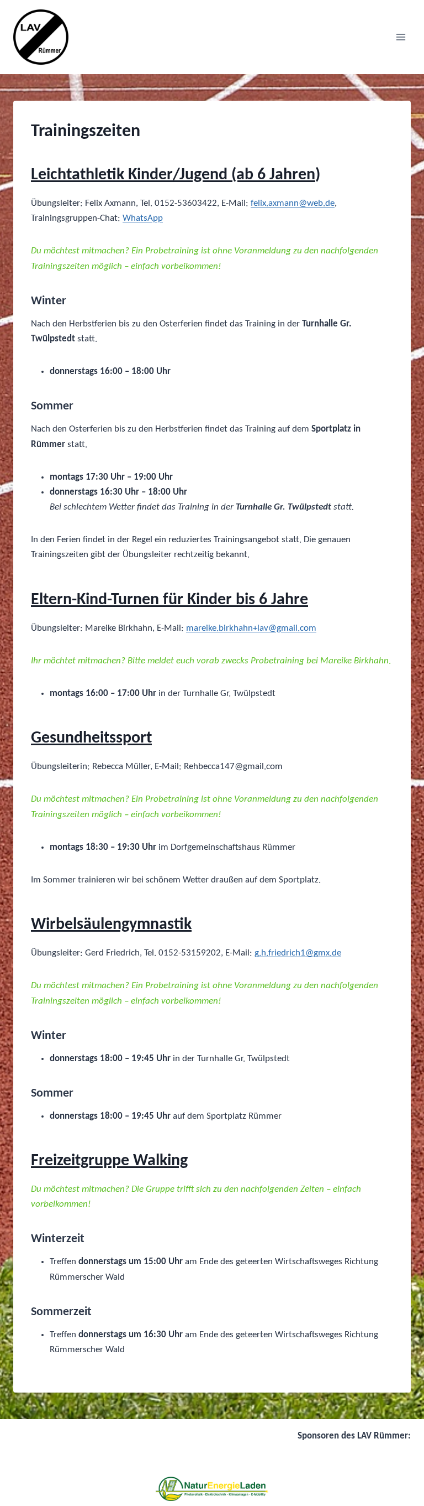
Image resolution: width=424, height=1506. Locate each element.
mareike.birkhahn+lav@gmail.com (251, 628)
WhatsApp (143, 218)
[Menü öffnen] (400, 36)
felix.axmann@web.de (293, 203)
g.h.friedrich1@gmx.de (298, 953)
